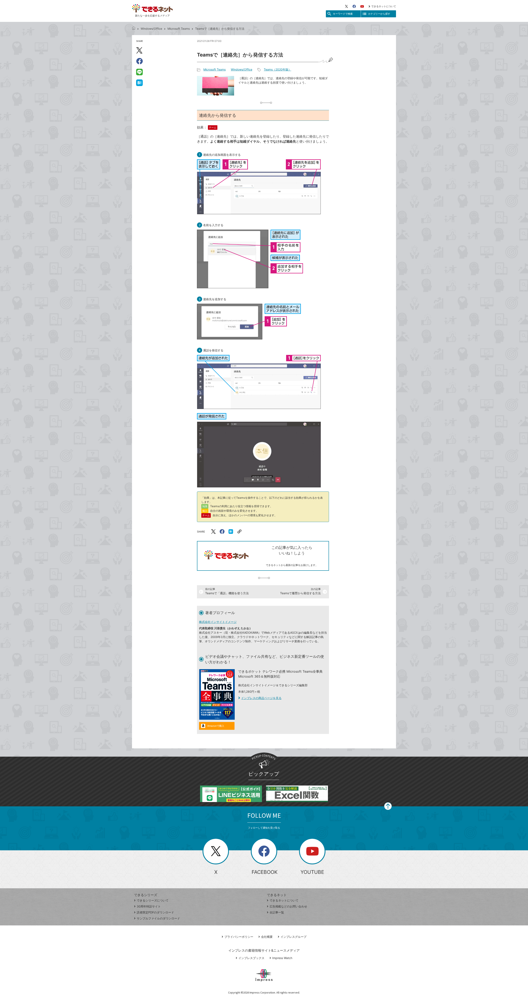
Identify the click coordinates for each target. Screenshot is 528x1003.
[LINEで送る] (139, 72)
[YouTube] (362, 6)
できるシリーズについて (153, 900)
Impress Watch (282, 958)
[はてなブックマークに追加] (139, 82)
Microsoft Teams (178, 28)
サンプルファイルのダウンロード (158, 918)
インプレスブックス (251, 958)
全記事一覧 (277, 912)
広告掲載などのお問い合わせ (288, 906)
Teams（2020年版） (277, 69)
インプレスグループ (293, 936)
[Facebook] (354, 6)
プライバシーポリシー (238, 936)
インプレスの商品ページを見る (261, 698)
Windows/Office (151, 28)
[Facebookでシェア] (139, 61)
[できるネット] (133, 28)
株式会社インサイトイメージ (218, 622)
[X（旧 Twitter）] (346, 6)
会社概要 (267, 936)
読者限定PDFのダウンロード (155, 912)
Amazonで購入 (215, 725)
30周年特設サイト (149, 906)
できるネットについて (383, 6)
